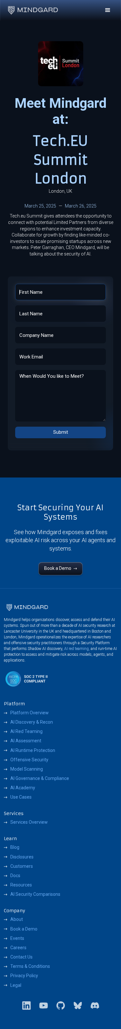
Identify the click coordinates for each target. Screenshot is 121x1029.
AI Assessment (25, 740)
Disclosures (22, 856)
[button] (107, 10)
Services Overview (29, 822)
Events (17, 938)
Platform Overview (29, 712)
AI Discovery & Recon (31, 722)
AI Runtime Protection (32, 750)
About (16, 919)
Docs (15, 875)
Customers (21, 866)
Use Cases (21, 797)
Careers (18, 947)
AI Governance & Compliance (39, 778)
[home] (33, 10)
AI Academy (22, 787)
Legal (15, 985)
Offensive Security (29, 759)
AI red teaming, (77, 648)
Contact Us (21, 956)
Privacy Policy (24, 975)
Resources (21, 884)
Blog (14, 847)
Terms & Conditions (30, 966)
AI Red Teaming (26, 731)
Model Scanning (26, 769)
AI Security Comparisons (35, 894)
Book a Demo (23, 929)
